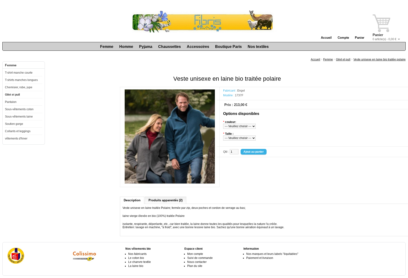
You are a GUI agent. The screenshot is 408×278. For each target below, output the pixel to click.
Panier (359, 37)
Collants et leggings (17, 131)
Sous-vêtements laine (19, 116)
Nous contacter (197, 262)
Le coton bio (136, 258)
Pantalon (11, 102)
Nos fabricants (137, 254)
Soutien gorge (14, 124)
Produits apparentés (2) (166, 200)
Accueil (326, 37)
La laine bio (135, 266)
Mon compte (195, 254)
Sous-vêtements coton (19, 109)
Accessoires (198, 47)
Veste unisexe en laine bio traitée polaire (379, 59)
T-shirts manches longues (21, 80)
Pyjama (145, 47)
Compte (343, 37)
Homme (126, 47)
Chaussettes (169, 47)
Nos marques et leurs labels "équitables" (272, 254)
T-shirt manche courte (19, 72)
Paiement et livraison (259, 258)
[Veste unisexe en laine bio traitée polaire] (170, 183)
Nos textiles (258, 47)
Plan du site (194, 266)
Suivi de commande (200, 258)
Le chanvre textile (139, 262)
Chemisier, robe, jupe (18, 87)
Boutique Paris (228, 47)
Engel (241, 90)
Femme (106, 47)
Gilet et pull (12, 94)
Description (132, 200)
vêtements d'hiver (16, 138)
